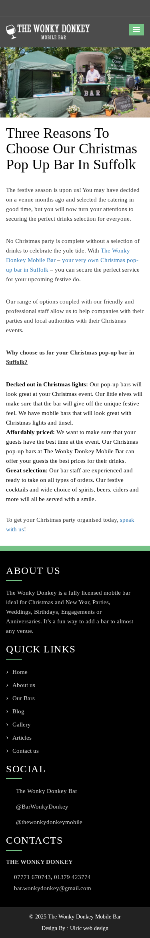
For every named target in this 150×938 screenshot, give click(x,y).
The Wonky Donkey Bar (46, 791)
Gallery (21, 724)
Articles (22, 737)
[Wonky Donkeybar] (48, 31)
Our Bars (23, 698)
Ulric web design (89, 928)
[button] (136, 29)
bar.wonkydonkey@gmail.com (52, 888)
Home (20, 672)
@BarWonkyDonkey (42, 806)
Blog (18, 711)
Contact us (25, 751)
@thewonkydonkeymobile (49, 822)
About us (23, 685)
